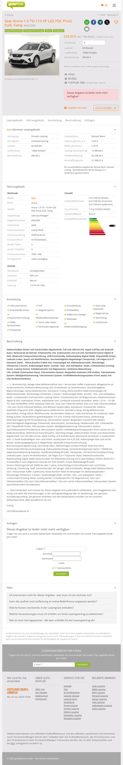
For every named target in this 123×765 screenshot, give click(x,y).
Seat (33, 197)
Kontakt (67, 686)
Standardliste (64, 568)
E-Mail (40, 548)
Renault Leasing (100, 695)
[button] (86, 22)
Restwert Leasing (72, 718)
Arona (34, 202)
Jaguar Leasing (99, 699)
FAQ (66, 689)
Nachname (47, 558)
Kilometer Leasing (73, 715)
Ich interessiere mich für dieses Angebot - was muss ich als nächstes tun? (50, 595)
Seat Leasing (98, 702)
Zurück (10, 14)
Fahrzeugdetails (35, 120)
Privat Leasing (71, 705)
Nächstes (111, 14)
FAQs (9, 587)
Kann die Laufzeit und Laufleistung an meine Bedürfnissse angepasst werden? (53, 601)
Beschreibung (73, 120)
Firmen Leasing (71, 708)
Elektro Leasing (71, 712)
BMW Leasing (99, 689)
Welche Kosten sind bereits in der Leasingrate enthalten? (41, 607)
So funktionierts (72, 692)
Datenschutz (41, 695)
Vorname (47, 553)
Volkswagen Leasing (102, 705)
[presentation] (10, 51)
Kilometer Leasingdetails (23, 129)
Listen (61, 563)
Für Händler (41, 692)
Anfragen (89, 120)
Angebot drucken (77, 107)
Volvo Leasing (99, 708)
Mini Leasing (98, 692)
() (106, 5)
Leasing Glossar (72, 695)
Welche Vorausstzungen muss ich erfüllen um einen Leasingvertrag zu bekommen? (56, 614)
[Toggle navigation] (114, 5)
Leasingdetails (15, 120)
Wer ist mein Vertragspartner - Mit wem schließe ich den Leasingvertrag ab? (52, 620)
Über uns (40, 689)
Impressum (41, 699)
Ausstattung (55, 120)
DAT (13, 743)
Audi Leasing (98, 686)
